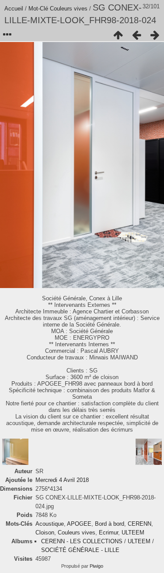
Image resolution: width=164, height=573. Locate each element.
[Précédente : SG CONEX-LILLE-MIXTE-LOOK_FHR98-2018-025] (136, 35)
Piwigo (96, 566)
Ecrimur (108, 532)
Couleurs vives (68, 8)
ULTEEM (133, 532)
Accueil (13, 8)
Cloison (44, 532)
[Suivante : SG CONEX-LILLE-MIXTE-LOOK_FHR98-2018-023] (155, 35)
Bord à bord (109, 523)
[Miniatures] (118, 35)
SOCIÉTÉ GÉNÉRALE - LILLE (80, 550)
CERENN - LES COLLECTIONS (81, 541)
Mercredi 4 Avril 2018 (62, 480)
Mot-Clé (38, 8)
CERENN (139, 523)
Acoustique (49, 523)
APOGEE (79, 523)
